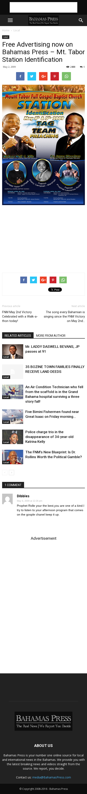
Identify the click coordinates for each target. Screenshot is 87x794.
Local (17, 30)
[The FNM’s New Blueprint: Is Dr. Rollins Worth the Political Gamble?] (12, 457)
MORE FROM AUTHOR (50, 335)
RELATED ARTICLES (18, 335)
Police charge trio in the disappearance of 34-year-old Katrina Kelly (49, 437)
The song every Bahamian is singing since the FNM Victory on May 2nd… (64, 316)
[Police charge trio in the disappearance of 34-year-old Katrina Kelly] (12, 437)
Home (6, 30)
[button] (81, 20)
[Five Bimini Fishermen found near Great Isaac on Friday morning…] (12, 416)
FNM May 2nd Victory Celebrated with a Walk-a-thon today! (20, 316)
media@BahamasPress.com (51, 777)
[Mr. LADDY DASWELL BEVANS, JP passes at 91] (12, 351)
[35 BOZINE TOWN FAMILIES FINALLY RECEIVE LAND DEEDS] (12, 371)
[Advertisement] (43, 7)
